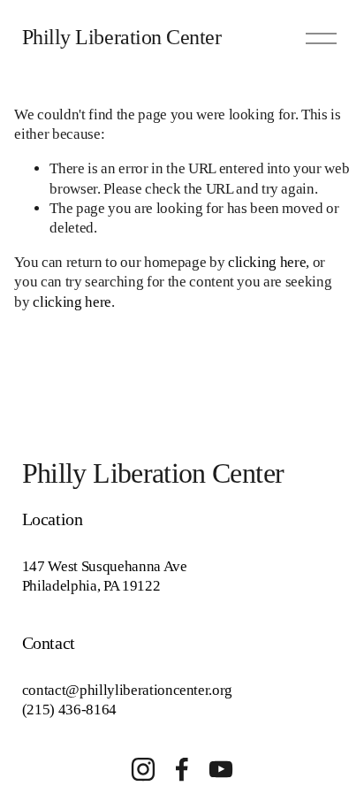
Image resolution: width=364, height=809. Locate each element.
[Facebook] (182, 769)
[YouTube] (221, 769)
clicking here (267, 262)
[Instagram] (143, 769)
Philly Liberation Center (122, 37)
